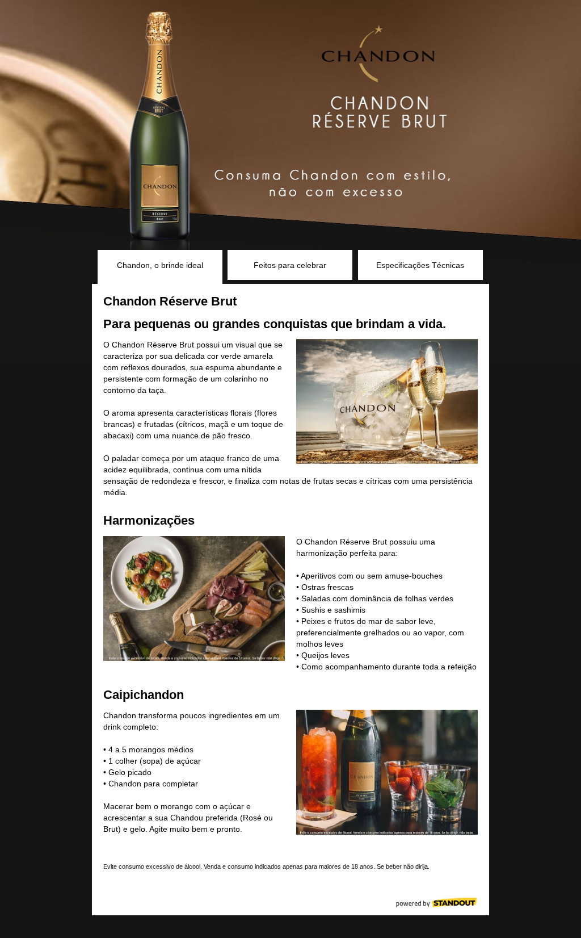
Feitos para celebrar (290, 265)
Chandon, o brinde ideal (160, 265)
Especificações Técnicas (420, 265)
